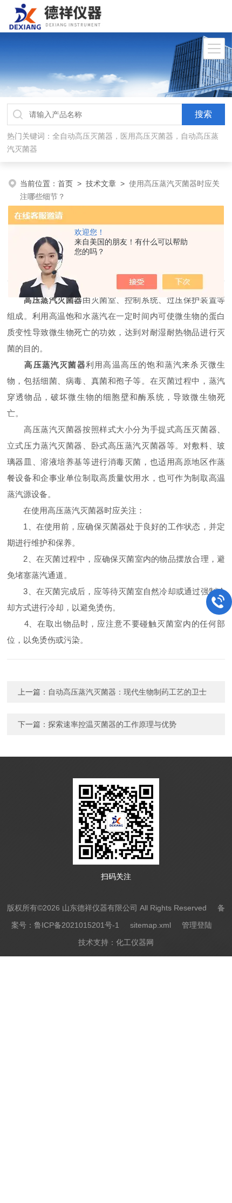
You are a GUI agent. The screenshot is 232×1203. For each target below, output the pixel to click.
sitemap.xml (150, 925)
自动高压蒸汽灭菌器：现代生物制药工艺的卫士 (127, 692)
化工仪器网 (135, 942)
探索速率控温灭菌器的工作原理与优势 (112, 724)
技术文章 (101, 183)
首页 (65, 183)
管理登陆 (197, 925)
